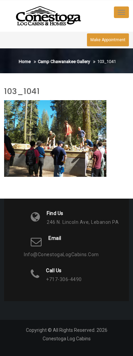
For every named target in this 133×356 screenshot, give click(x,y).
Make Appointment (107, 39)
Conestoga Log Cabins (67, 338)
